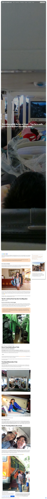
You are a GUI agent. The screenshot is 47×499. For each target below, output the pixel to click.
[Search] (44, 2)
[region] (8, 494)
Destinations (22, 2)
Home (14, 2)
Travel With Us (17, 2)
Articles (26, 2)
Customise (4, 496)
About (33, 2)
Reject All (8, 496)
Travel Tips (29, 2)
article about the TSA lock (22, 356)
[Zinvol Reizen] (7, 2)
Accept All (12, 496)
